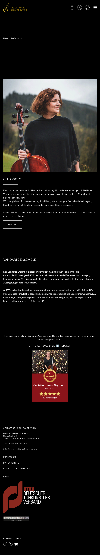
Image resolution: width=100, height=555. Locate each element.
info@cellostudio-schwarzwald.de (21, 449)
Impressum (9, 457)
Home (5, 38)
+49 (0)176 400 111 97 (15, 443)
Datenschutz (11, 463)
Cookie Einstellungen (16, 469)
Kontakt (13, 224)
